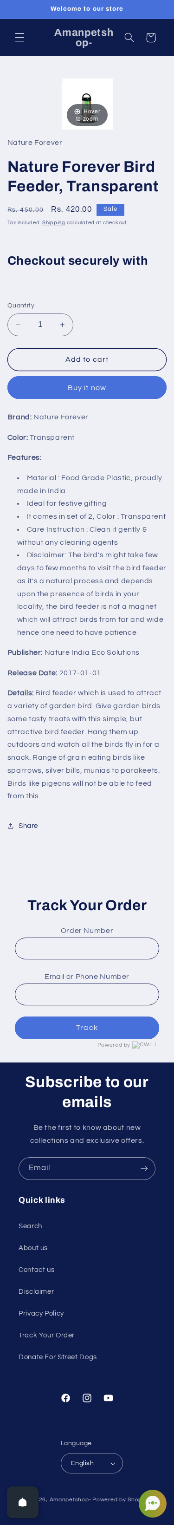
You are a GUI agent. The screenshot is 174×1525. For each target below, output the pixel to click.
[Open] (23, 1502)
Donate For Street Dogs (58, 1357)
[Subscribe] (144, 1168)
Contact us (36, 1269)
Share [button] (28, 825)
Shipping (53, 222)
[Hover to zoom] (87, 103)
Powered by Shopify (120, 1499)
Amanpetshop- (70, 1499)
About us (33, 1248)
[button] (19, 37)
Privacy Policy (41, 1313)
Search (30, 1226)
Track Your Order (47, 1335)
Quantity (20, 305)
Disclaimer (36, 1291)
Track (86, 1027)
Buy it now (87, 387)
